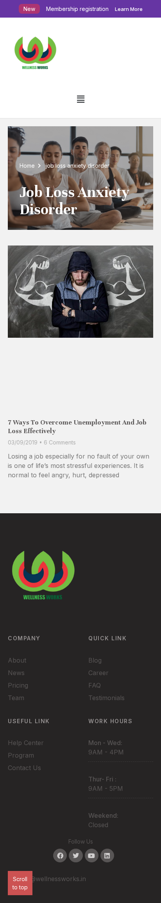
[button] (80, 99)
